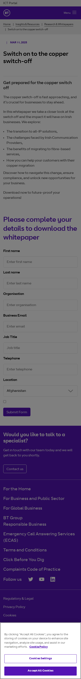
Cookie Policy (38, 647)
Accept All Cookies (40, 671)
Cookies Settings (40, 658)
